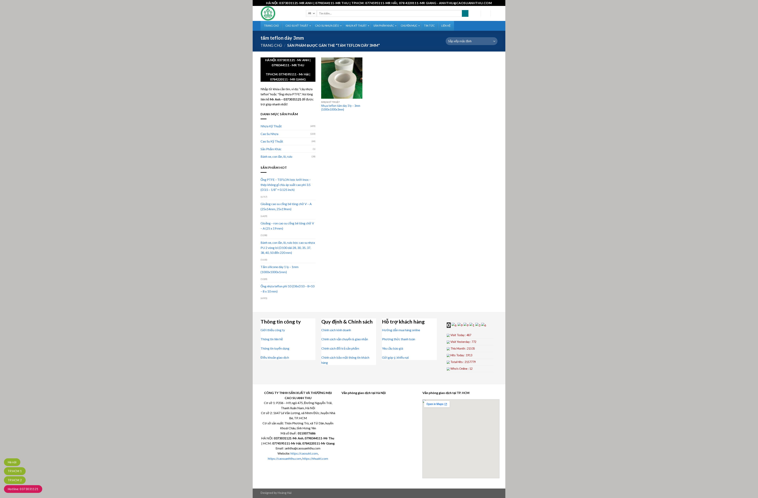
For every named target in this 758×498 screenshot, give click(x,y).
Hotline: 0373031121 (23, 489)
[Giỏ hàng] (495, 13)
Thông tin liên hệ (272, 339)
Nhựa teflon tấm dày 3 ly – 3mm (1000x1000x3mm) (340, 107)
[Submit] (465, 13)
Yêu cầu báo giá (392, 348)
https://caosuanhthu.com (284, 458)
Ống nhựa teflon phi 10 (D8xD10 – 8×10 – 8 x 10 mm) (287, 288)
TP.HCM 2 (15, 480)
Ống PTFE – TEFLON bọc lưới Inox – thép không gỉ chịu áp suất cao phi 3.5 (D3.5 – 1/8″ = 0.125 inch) (286, 184)
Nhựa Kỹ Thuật (271, 126)
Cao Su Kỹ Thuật (272, 141)
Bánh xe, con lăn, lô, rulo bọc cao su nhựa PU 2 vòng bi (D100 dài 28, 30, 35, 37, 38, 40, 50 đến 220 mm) (288, 247)
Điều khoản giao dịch (275, 357)
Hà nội (12, 462)
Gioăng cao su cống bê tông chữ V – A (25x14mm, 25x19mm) (286, 206)
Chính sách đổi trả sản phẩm (340, 348)
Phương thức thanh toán (398, 339)
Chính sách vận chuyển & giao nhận (344, 339)
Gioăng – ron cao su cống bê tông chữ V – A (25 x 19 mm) (287, 225)
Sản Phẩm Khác (271, 149)
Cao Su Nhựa (269, 134)
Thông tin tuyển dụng (275, 348)
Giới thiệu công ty (273, 330)
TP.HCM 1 (15, 471)
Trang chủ (271, 45)
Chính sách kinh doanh (336, 330)
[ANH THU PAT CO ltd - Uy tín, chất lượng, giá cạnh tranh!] (280, 13)
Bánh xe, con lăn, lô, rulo (276, 156)
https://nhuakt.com (315, 458)
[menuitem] (271, 26)
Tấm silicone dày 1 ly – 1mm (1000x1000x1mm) (279, 269)
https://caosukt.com (304, 453)
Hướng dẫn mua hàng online (401, 330)
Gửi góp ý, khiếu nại (395, 357)
